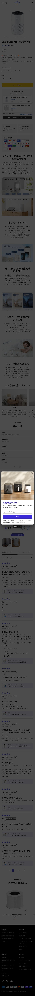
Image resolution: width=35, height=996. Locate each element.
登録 (17, 517)
